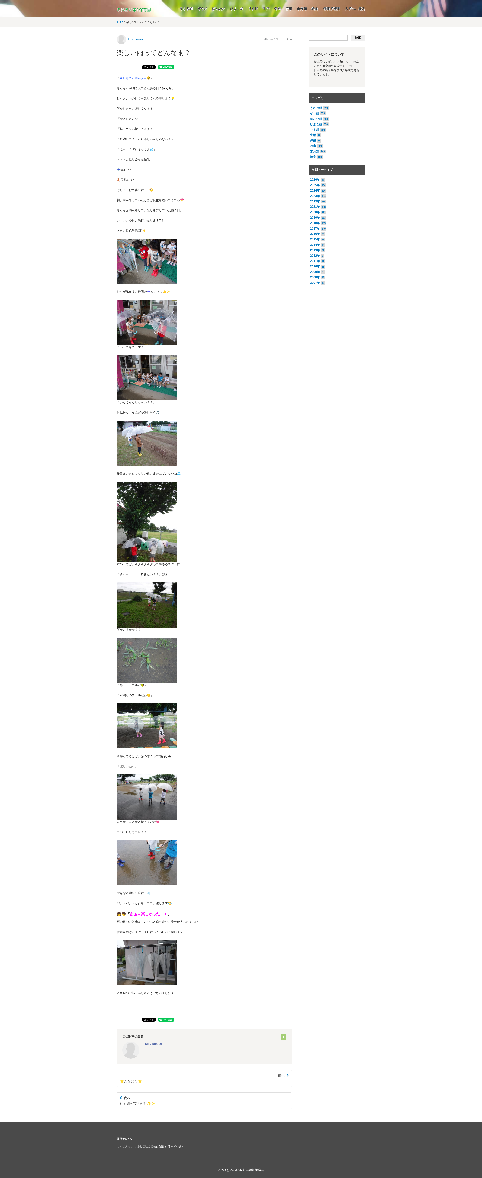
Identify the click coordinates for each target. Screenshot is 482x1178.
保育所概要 (331, 9)
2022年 (315, 201)
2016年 (315, 233)
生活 (266, 9)
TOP (120, 22)
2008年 (315, 277)
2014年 (315, 244)
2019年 (315, 217)
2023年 (315, 196)
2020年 (315, 212)
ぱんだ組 (219, 9)
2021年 (315, 206)
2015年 (315, 239)
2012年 (315, 255)
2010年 (315, 266)
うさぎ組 (186, 9)
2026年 (315, 179)
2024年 (315, 190)
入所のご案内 (355, 9)
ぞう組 (202, 9)
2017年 (315, 228)
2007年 (315, 282)
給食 (314, 9)
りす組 (253, 9)
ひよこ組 (237, 9)
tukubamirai (136, 39)
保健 (277, 9)
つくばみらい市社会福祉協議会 (136, 1146)
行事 (288, 9)
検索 (358, 37)
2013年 (315, 250)
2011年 (315, 261)
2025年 (315, 185)
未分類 (302, 9)
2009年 (315, 271)
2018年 (315, 223)
